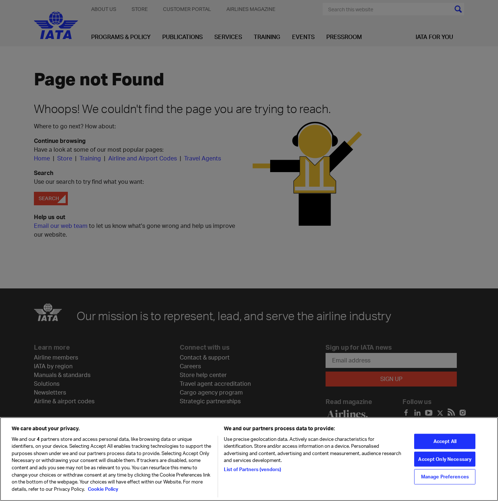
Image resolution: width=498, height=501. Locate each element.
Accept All (444, 441)
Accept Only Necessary (444, 459)
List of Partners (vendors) (252, 469)
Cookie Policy (102, 489)
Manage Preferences (445, 476)
